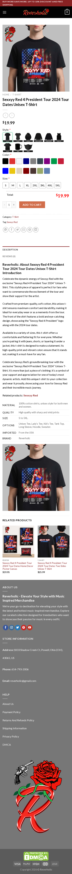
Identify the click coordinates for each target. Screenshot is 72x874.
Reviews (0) (9, 256)
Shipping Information (15, 728)
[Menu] (5, 12)
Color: (7, 154)
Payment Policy (11, 712)
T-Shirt (17, 94)
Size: (6, 178)
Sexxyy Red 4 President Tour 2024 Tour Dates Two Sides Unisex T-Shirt (52, 566)
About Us (8, 703)
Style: (7, 129)
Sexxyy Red (12, 222)
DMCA (7, 744)
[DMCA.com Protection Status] (36, 856)
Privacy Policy (11, 736)
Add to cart (32, 204)
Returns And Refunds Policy (18, 720)
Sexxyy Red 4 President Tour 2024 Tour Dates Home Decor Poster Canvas (18, 566)
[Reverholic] (36, 12)
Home (6, 94)
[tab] (36, 249)
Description (10, 249)
